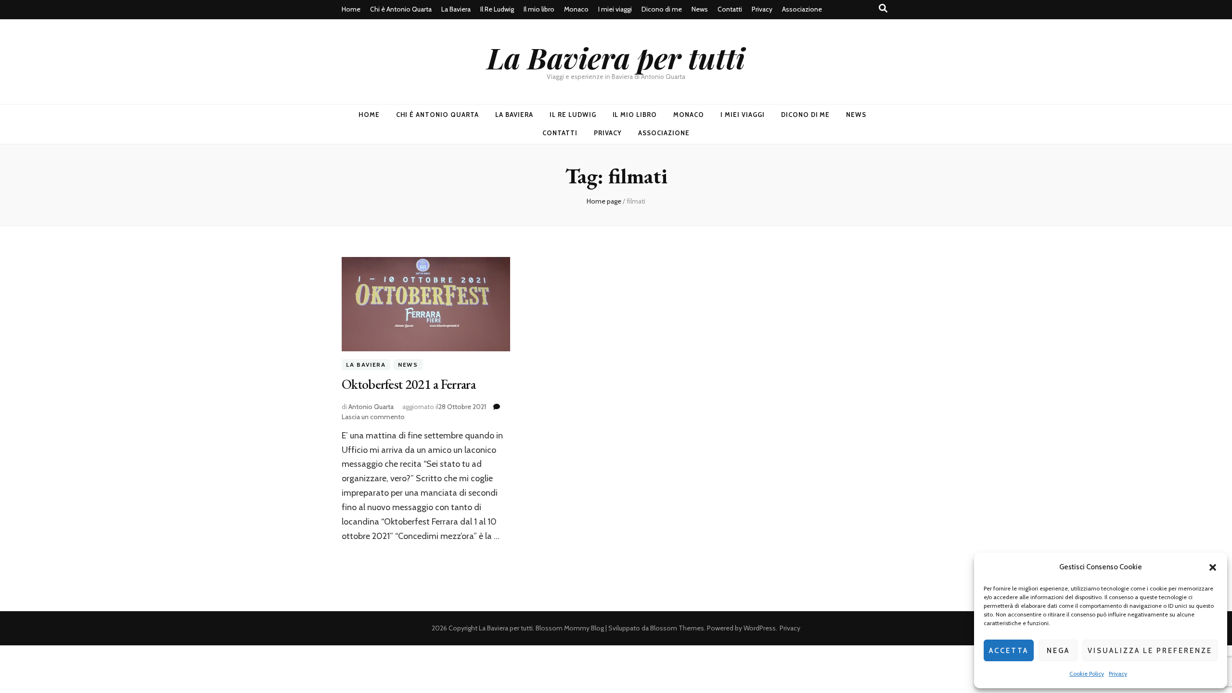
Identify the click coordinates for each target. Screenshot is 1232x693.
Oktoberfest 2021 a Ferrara (408, 384)
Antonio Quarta (371, 406)
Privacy (1118, 673)
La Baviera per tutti (616, 57)
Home (351, 9)
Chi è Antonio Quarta (401, 9)
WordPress (760, 628)
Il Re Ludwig (497, 9)
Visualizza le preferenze (1150, 650)
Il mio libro (539, 9)
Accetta (1008, 650)
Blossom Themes (677, 628)
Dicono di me (662, 9)
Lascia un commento (373, 416)
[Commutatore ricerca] (883, 8)
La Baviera (456, 9)
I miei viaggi (615, 9)
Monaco (576, 9)
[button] (1213, 567)
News (700, 9)
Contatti (730, 9)
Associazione (802, 9)
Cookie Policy (1086, 673)
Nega (1058, 650)
